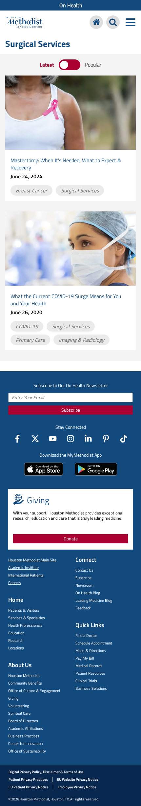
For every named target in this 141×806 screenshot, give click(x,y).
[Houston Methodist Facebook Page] (17, 439)
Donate (71, 538)
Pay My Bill (84, 658)
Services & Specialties (26, 618)
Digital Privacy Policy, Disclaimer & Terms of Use (46, 771)
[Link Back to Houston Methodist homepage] (24, 23)
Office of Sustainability (27, 751)
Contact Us (84, 570)
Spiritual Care (19, 713)
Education (16, 633)
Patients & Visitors (23, 610)
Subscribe (70, 409)
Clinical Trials (86, 681)
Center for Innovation (25, 743)
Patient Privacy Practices (28, 779)
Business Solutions (91, 688)
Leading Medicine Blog (93, 600)
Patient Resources (90, 673)
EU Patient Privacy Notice (29, 787)
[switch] (69, 65)
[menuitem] (70, 5)
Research (15, 640)
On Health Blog (87, 593)
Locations (16, 648)
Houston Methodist (24, 675)
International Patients (26, 575)
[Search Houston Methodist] (113, 22)
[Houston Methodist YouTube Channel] (53, 439)
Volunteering (18, 706)
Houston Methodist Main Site (32, 560)
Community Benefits (25, 683)
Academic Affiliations (25, 728)
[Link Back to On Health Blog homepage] (96, 22)
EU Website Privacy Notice (77, 779)
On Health (70, 5)
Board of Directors (23, 721)
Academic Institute (23, 567)
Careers (14, 582)
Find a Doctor (86, 635)
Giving (13, 698)
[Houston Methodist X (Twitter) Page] (35, 439)
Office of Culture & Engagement (34, 690)
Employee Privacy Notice (77, 787)
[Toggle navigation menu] (130, 22)
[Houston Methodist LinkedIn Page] (88, 439)
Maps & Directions (90, 650)
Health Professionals (25, 625)
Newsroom (84, 585)
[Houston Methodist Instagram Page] (70, 439)
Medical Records (88, 666)
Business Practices (23, 736)
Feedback (83, 608)
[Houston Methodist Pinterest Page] (106, 439)
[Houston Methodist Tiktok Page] (124, 439)
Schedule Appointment (93, 643)
